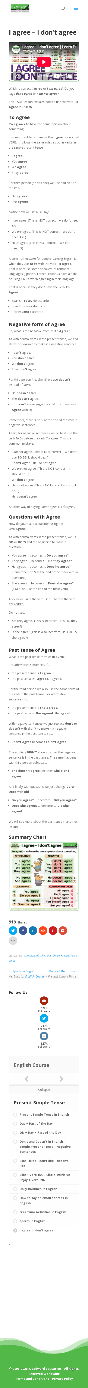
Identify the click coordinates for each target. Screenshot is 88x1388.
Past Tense (53, 955)
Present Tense (69, 955)
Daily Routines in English (38, 1189)
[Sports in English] (26, 1079)
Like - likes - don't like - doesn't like (44, 1163)
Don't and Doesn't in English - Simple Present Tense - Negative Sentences (45, 1146)
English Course (35, 976)
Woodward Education (44, 1369)
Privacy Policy (62, 1379)
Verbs (12, 961)
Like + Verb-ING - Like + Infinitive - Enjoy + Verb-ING (46, 1177)
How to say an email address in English (44, 1200)
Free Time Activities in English (43, 1212)
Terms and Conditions (32, 1379)
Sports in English (23, 971)
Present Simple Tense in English (44, 1114)
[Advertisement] (44, 1292)
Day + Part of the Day (36, 1123)
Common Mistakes (35, 955)
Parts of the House (62, 971)
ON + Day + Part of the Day (40, 1132)
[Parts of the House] (61, 1079)
